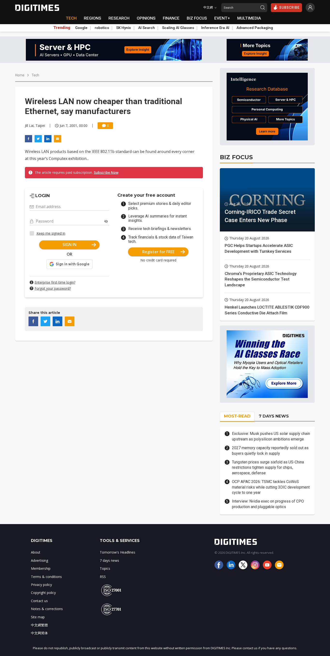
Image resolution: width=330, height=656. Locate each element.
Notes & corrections (47, 608)
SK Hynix (123, 28)
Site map (38, 617)
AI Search (146, 28)
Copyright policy (43, 592)
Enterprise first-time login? (55, 282)
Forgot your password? (53, 288)
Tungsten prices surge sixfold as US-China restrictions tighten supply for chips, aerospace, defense (268, 467)
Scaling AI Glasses (178, 28)
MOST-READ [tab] (237, 416)
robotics (102, 28)
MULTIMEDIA (249, 18)
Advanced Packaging (255, 28)
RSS (103, 576)
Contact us (39, 600)
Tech (35, 75)
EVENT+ (222, 18)
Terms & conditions (46, 576)
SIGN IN (69, 244)
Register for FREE (158, 251)
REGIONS (92, 18)
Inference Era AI (215, 28)
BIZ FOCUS (197, 18)
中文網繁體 (39, 625)
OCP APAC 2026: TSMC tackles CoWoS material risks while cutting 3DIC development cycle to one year (271, 487)
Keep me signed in (50, 233)
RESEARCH (118, 18)
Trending (61, 28)
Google (81, 28)
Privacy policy (41, 584)
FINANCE (171, 18)
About (35, 552)
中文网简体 (39, 633)
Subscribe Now (106, 172)
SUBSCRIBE (289, 7)
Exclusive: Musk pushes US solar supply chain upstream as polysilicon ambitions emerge (271, 436)
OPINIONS (146, 18)
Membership (40, 568)
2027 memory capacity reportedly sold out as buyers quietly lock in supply (270, 450)
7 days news (109, 560)
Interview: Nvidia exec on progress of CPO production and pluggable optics (268, 504)
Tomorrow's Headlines (117, 552)
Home (19, 75)
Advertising (39, 560)
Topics (105, 568)
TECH (71, 18)
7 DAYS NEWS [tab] (274, 416)
